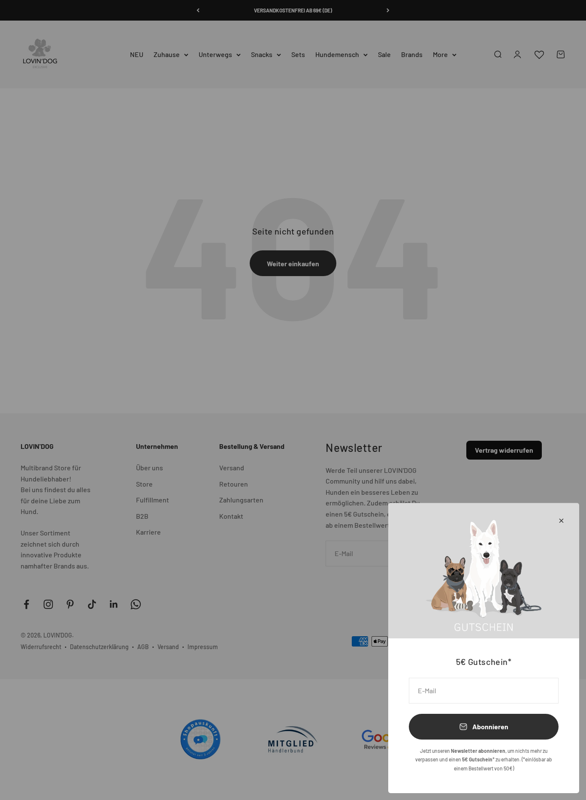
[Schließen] (561, 521)
